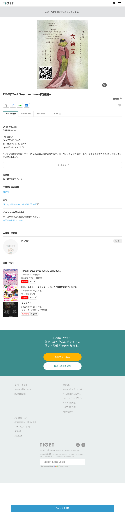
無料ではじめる (62, 357)
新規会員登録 (19, 394)
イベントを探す (20, 385)
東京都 (116, 98)
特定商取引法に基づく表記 (25, 422)
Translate (63, 466)
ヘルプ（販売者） (69, 407)
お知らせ (66, 385)
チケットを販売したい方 (72, 389)
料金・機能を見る (62, 366)
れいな (6, 192)
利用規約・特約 (20, 418)
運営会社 (18, 431)
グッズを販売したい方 (71, 394)
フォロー (118, 241)
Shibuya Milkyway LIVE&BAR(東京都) (20, 204)
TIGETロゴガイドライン (72, 398)
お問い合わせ (67, 412)
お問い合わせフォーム (13, 220)
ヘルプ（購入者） (69, 403)
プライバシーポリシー (23, 427)
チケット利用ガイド (22, 389)
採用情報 (18, 436)
